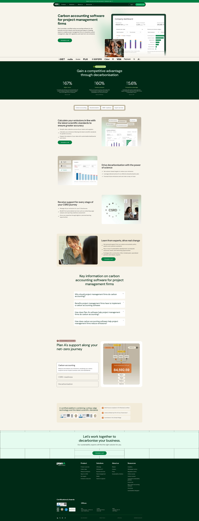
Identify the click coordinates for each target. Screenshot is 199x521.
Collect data (84, 469)
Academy (130, 467)
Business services (100, 471)
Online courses (131, 474)
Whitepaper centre (132, 469)
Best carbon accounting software (134, 485)
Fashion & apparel (100, 478)
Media (97, 476)
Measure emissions (85, 471)
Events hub (130, 482)
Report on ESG (84, 474)
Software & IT (99, 469)
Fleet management (101, 474)
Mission (114, 467)
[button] (64, 4)
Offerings (98, 467)
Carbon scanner (132, 476)
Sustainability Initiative (117, 474)
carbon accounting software (88, 305)
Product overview (85, 467)
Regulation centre (132, 471)
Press (113, 471)
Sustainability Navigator (133, 490)
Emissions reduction (86, 478)
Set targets (83, 476)
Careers (114, 469)
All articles (130, 488)
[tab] (77, 367)
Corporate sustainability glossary (134, 479)
